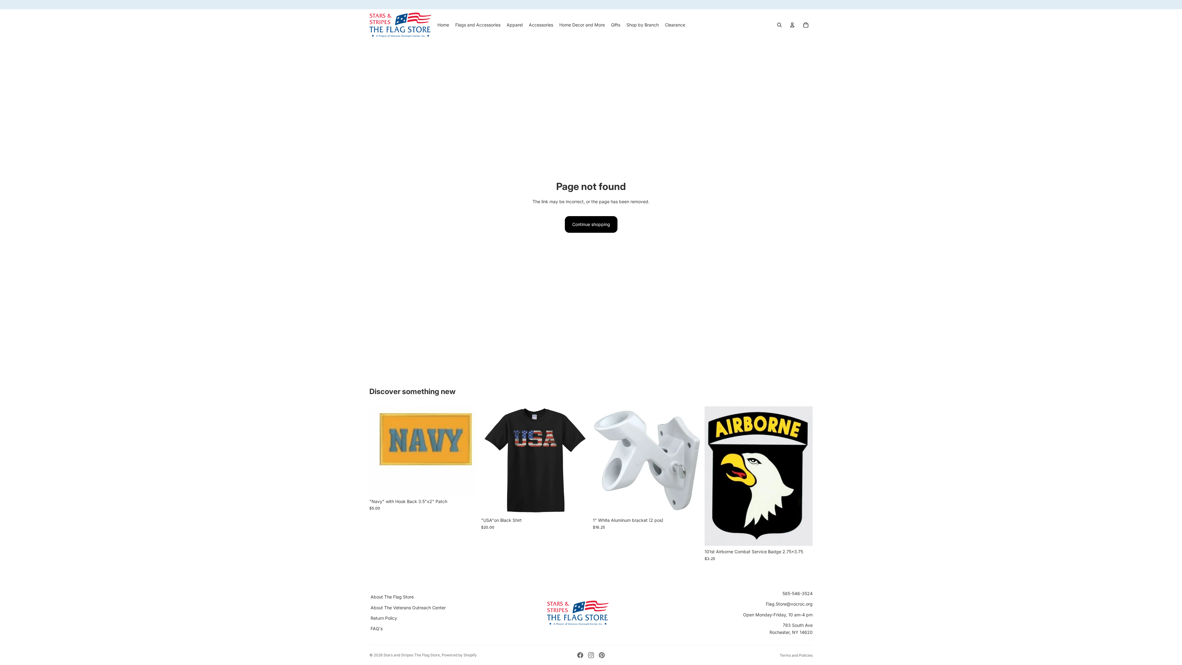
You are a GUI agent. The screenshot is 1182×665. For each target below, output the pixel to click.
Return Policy (384, 618)
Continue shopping (591, 224)
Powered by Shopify (459, 655)
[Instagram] (591, 655)
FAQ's (377, 628)
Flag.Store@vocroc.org (789, 604)
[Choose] (579, 504)
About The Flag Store (392, 596)
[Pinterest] (601, 655)
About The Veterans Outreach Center (408, 607)
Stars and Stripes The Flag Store (412, 655)
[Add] (467, 486)
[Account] (792, 25)
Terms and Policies (796, 655)
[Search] (779, 25)
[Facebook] (580, 655)
